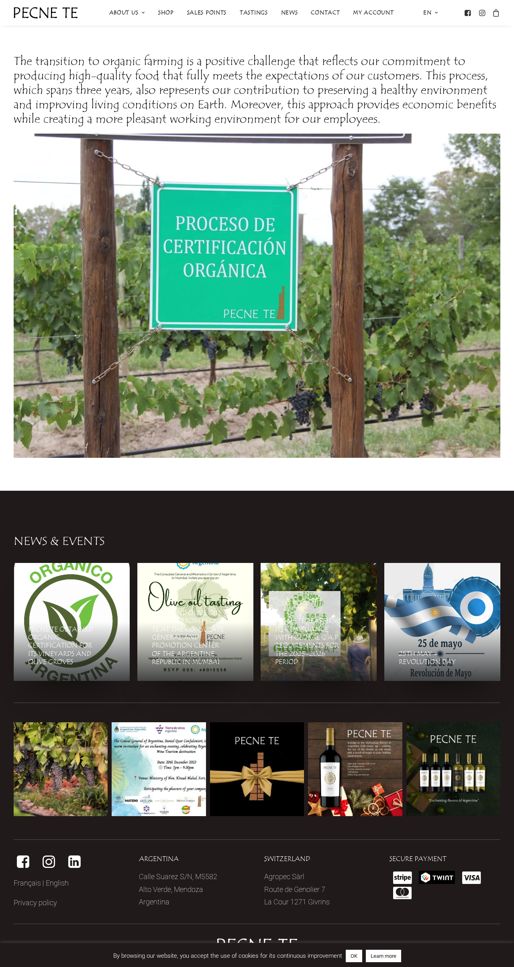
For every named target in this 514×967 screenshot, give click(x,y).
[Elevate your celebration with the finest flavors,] (453, 769)
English (57, 883)
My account (373, 12)
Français (27, 883)
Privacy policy (35, 902)
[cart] (494, 13)
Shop (166, 12)
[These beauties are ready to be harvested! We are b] (61, 769)
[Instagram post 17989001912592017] (159, 769)
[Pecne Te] (46, 12)
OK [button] (354, 956)
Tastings (254, 12)
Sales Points (206, 12)
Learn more (383, 956)
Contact (325, 12)
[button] (468, 13)
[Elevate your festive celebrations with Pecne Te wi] (257, 769)
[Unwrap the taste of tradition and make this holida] (355, 769)
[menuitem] (127, 13)
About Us (124, 12)
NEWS (289, 12)
